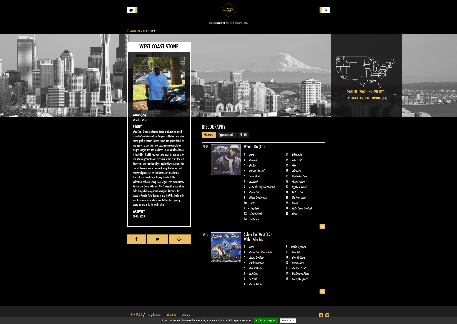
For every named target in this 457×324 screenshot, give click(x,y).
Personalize (288, 320)
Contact (135, 314)
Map (238, 23)
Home (213, 23)
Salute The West (255, 234)
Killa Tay (257, 239)
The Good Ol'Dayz (133, 31)
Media (230, 23)
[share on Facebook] (136, 239)
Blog (244, 23)
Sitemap (186, 315)
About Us (171, 315)
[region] (366, 75)
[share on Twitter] (157, 239)
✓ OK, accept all (265, 320)
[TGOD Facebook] (321, 315)
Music (221, 23)
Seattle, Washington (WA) (366, 91)
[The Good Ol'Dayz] (228, 9)
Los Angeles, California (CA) (366, 98)
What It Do (251, 147)
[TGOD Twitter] (327, 315)
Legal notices (154, 315)
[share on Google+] (180, 239)
